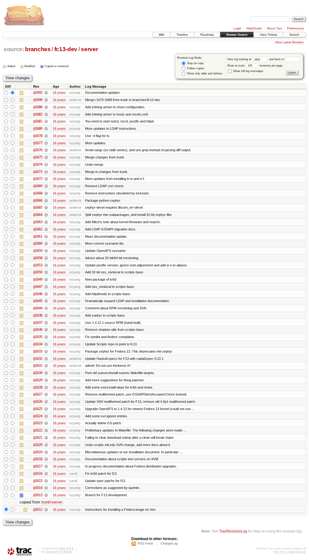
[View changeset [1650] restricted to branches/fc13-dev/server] (46, 272)
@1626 (37, 401)
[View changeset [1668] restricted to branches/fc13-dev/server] (46, 193)
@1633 (37, 351)
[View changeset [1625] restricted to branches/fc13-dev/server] (46, 409)
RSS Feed (145, 543)
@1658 (37, 258)
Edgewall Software (59, 551)
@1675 (37, 157)
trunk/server (51, 502)
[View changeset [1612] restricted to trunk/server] (46, 509)
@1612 (37, 509)
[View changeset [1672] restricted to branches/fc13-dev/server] (46, 179)
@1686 (37, 107)
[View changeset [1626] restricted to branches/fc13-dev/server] (46, 401)
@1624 (37, 416)
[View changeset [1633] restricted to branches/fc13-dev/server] (46, 351)
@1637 (37, 323)
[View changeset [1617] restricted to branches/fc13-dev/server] (46, 466)
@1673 (37, 172)
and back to (277, 59)
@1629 (37, 380)
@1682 (37, 114)
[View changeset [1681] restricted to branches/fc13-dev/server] (46, 121)
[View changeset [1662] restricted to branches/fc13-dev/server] (46, 229)
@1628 (37, 387)
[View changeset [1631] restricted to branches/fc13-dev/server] (46, 365)
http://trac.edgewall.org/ (289, 551)
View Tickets (268, 34)
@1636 (37, 329)
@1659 (37, 251)
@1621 (37, 437)
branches (37, 49)
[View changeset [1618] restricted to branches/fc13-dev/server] (46, 459)
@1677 (37, 143)
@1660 (37, 243)
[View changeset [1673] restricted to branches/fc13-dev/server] (46, 172)
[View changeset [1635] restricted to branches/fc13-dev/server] (46, 337)
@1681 (37, 121)
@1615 (37, 481)
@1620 (37, 445)
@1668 (37, 193)
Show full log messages (247, 71)
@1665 (37, 207)
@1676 (37, 150)
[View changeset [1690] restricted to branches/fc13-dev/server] (46, 100)
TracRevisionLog (233, 531)
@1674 (37, 164)
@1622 (37, 430)
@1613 (37, 495)
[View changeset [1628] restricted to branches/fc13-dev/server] (46, 387)
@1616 (37, 473)
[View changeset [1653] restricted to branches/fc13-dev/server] (46, 265)
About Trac (274, 28)
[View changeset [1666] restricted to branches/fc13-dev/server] (46, 200)
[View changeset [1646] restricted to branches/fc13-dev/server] (46, 294)
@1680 (37, 128)
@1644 (37, 308)
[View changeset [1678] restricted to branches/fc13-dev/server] (46, 136)
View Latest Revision (289, 42)
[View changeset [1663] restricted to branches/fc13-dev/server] (46, 222)
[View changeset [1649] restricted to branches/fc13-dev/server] (46, 279)
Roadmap (207, 34)
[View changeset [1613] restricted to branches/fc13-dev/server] (46, 495)
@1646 (37, 294)
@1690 (37, 100)
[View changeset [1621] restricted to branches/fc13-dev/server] (46, 437)
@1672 (37, 179)
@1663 (37, 222)
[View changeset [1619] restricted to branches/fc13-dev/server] (46, 452)
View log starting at (239, 59)
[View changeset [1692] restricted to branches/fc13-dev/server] (46, 92)
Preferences (295, 28)
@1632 (37, 359)
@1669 (37, 186)
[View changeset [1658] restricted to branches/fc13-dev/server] (46, 258)
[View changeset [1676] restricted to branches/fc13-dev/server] (46, 150)
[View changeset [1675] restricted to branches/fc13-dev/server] (46, 157)
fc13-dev (65, 49)
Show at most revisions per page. (255, 65)
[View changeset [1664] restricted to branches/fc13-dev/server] (46, 215)
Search (294, 34)
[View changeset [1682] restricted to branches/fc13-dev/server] (46, 114)
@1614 (37, 488)
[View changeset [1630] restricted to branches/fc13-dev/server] (46, 373)
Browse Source (236, 34)
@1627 (37, 394)
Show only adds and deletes (204, 73)
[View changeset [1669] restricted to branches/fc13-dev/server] (46, 186)
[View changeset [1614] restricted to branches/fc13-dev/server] (46, 488)
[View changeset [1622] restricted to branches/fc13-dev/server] (46, 430)
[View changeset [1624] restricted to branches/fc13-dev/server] (46, 416)
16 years (59, 92)
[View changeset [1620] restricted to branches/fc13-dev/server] (46, 445)
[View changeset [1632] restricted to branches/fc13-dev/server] (46, 359)
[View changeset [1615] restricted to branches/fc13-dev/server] (46, 481)
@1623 (37, 423)
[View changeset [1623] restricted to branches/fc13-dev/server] (46, 423)
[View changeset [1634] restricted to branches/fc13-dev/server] (46, 344)
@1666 (37, 200)
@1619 (37, 452)
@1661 (37, 236)
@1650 (37, 272)
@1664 (37, 215)
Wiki (161, 34)
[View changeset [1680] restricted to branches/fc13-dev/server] (46, 128)
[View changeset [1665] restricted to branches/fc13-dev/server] (46, 207)
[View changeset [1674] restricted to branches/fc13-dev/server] (46, 164)
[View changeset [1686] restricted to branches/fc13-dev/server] (46, 107)
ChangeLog (169, 543)
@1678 (37, 136)
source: (14, 49)
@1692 (37, 92)
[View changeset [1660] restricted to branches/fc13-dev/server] (46, 243)
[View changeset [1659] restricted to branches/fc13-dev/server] (46, 251)
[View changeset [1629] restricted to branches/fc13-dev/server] (46, 380)
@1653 (37, 265)
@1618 (37, 459)
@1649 (37, 279)
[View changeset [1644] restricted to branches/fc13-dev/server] (46, 308)
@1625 (37, 409)
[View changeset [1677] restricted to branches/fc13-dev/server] (46, 143)
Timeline (182, 34)
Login (237, 28)
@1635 (37, 337)
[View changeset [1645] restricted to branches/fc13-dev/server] (46, 301)
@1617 (37, 466)
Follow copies (195, 68)
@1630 (37, 373)
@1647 (37, 287)
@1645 (37, 301)
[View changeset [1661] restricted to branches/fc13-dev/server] (46, 236)
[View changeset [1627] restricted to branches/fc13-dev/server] (46, 394)
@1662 (37, 229)
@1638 (37, 315)
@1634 (37, 344)
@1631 (37, 365)
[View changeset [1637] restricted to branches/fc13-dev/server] (46, 323)
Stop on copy (195, 63)
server (89, 49)
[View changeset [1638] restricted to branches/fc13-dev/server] (46, 315)
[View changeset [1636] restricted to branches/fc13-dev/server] (46, 329)
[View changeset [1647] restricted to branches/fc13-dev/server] (46, 287)
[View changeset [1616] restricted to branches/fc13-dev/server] (46, 473)
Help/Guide (254, 28)
